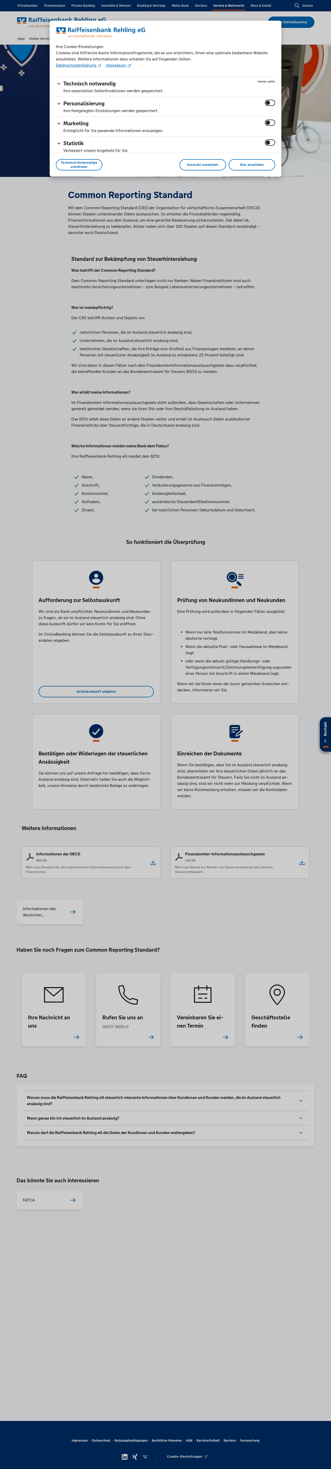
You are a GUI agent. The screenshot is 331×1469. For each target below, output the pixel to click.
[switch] (270, 103)
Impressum (116, 65)
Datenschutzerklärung (76, 65)
